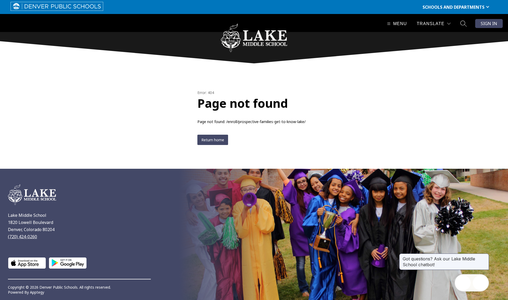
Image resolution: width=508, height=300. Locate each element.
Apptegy (37, 292)
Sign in (489, 23)
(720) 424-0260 (22, 237)
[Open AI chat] (480, 282)
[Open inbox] (463, 282)
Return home (212, 139)
